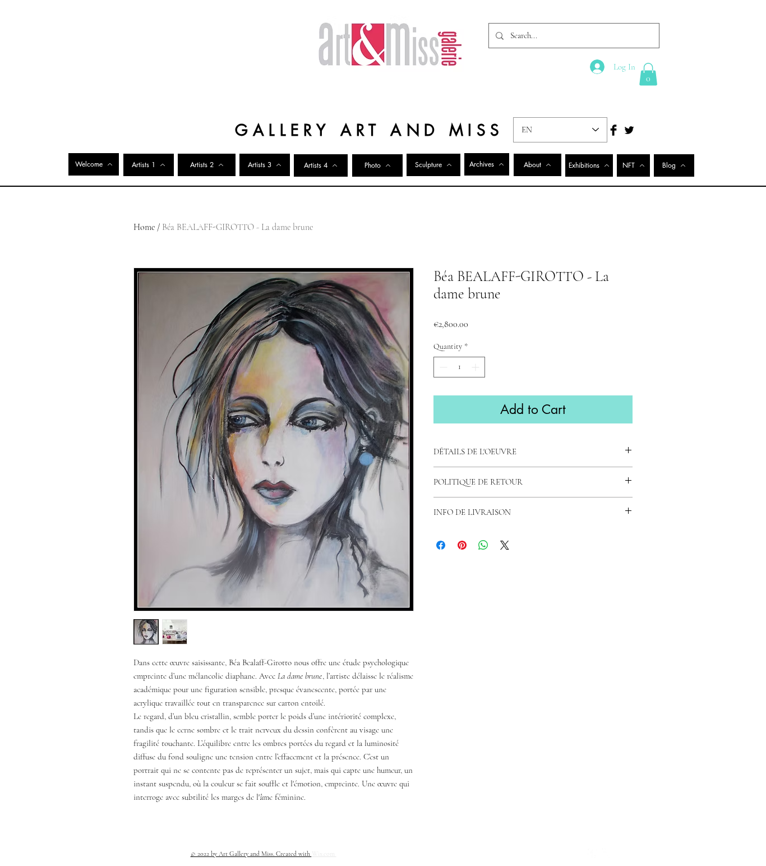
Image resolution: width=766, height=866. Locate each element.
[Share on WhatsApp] (483, 545)
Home (144, 227)
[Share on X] (504, 545)
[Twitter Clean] (606, 853)
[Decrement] (442, 367)
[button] (648, 74)
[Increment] (476, 367)
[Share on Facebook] (440, 545)
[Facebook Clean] (592, 853)
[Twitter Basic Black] (629, 130)
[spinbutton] (459, 367)
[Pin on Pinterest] (462, 545)
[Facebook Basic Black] (613, 130)
